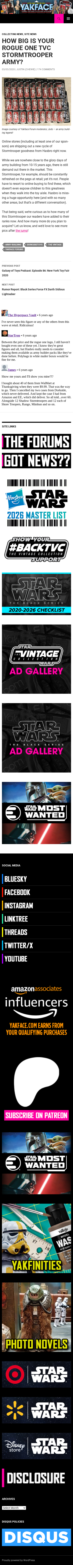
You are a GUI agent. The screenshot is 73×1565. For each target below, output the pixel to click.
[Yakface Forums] (36, 441)
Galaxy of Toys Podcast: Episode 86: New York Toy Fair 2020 (35, 271)
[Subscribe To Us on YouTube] (18, 958)
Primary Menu (68, 18)
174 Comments (46, 69)
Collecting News (12, 34)
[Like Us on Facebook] (18, 892)
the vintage (55, 244)
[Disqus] (36, 357)
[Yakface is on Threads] (18, 931)
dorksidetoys (35, 244)
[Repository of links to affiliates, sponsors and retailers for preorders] (18, 918)
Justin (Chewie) (26, 69)
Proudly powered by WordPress (18, 1560)
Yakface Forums (14, 249)
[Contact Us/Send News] (36, 460)
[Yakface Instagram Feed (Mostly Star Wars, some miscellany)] (18, 905)
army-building (13, 244)
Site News (30, 34)
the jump (22, 230)
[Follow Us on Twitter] (18, 945)
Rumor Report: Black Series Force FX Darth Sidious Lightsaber (33, 289)
